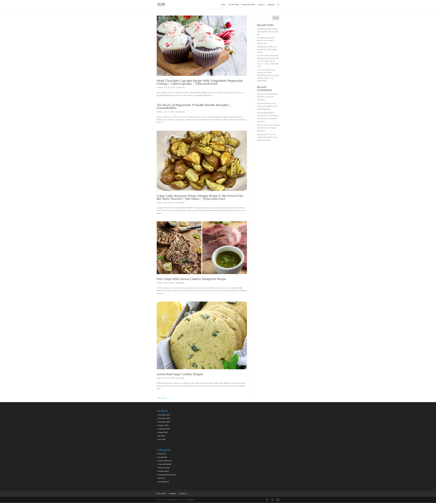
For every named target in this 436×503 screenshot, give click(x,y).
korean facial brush (263, 103)
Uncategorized (163, 482)
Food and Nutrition (165, 464)
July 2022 (161, 436)
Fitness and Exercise (165, 461)
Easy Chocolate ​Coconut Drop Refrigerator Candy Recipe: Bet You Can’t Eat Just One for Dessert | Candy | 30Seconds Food (268, 61)
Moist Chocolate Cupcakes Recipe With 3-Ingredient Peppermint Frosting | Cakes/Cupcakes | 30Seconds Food (200, 82)
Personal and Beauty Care (167, 475)
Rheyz (161, 87)
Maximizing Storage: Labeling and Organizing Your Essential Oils (267, 31)
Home (223, 5)
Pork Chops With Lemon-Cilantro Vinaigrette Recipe (191, 279)
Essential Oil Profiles (248, 5)
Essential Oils (180, 87)
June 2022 (161, 439)
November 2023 (164, 415)
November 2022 (164, 422)
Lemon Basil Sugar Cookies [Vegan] (180, 374)
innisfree (260, 94)
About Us (261, 5)
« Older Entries (162, 398)
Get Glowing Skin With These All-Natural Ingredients (267, 97)
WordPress (191, 500)
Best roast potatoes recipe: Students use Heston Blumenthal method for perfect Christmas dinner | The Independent (268, 75)
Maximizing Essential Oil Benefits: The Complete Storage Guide (265, 40)
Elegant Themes (171, 500)
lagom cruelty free (263, 134)
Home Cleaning (163, 468)
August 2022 (162, 432)
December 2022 (164, 418)
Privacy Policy (161, 494)
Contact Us (183, 494)
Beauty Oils (162, 454)
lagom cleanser (262, 125)
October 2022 (163, 425)
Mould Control (163, 471)
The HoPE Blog (233, 5)
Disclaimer (271, 5)
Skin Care (161, 478)
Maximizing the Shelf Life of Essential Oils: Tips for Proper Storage (267, 49)
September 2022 (164, 429)
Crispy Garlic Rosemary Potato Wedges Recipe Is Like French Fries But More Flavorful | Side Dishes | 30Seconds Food (200, 197)
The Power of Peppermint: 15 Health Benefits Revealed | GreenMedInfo (193, 106)
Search (275, 18)
